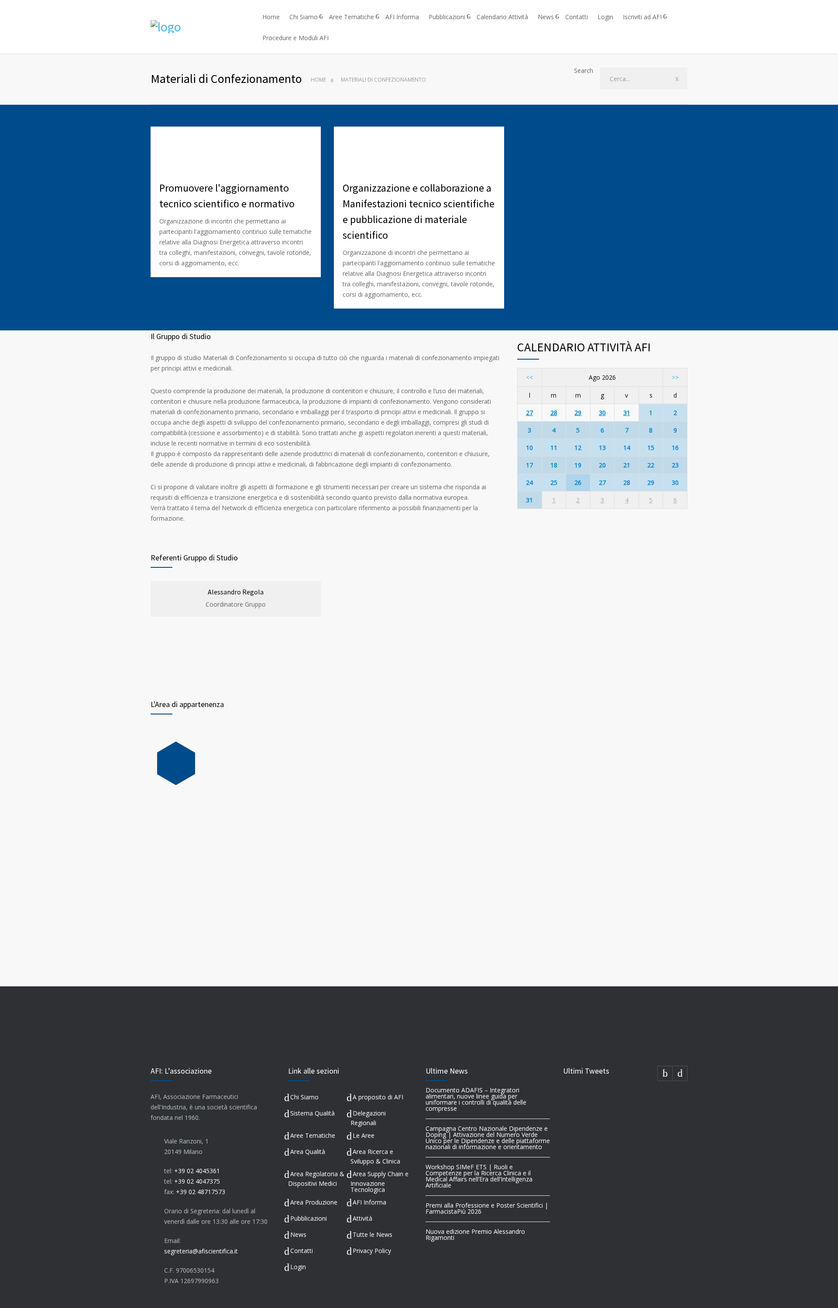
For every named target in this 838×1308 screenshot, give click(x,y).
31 (626, 413)
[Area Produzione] (176, 763)
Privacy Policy (372, 1250)
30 (602, 413)
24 (529, 482)
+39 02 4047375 (197, 1181)
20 (602, 465)
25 (553, 482)
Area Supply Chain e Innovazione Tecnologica (379, 1182)
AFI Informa (402, 17)
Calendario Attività (502, 17)
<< (529, 377)
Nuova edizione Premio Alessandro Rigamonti (475, 1234)
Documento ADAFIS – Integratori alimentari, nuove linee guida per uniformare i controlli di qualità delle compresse (476, 1099)
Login (605, 17)
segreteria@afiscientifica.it (201, 1251)
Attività (362, 1218)
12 (577, 447)
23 (675, 465)
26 (577, 482)
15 (650, 447)
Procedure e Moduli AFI (295, 38)
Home (271, 17)
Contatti (576, 17)
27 (529, 413)
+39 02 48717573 (200, 1192)
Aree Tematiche (351, 17)
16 (675, 447)
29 (577, 413)
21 (626, 465)
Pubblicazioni (447, 17)
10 (529, 447)
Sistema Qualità (312, 1113)
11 (553, 447)
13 (602, 447)
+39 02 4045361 (197, 1171)
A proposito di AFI (378, 1097)
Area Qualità (307, 1151)
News (546, 17)
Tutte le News (372, 1234)
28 (553, 413)
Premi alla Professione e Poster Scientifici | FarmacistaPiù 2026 (487, 1208)
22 (650, 465)
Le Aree (363, 1135)
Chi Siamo (303, 17)
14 (626, 447)
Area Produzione (313, 1202)
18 (553, 465)
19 (577, 465)
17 (529, 465)
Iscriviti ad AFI (642, 17)
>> (675, 377)
